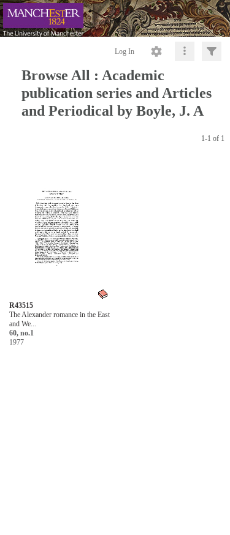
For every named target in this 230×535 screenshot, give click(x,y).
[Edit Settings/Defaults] (156, 51)
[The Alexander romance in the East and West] (59, 230)
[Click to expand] (211, 51)
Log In (124, 51)
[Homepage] (115, 18)
